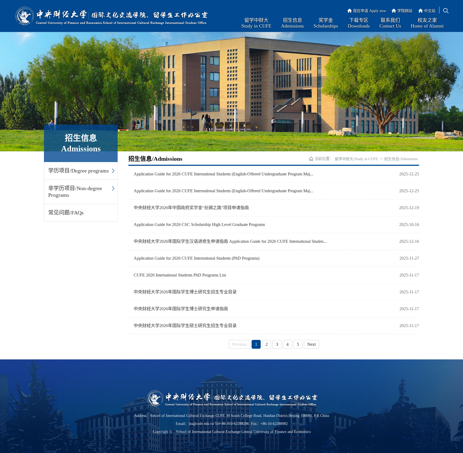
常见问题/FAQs (66, 213)
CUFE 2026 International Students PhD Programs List (180, 275)
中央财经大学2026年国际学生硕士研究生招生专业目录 (185, 325)
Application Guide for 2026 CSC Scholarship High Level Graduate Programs (199, 224)
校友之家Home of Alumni (427, 23)
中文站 (429, 11)
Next (311, 344)
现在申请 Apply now (369, 11)
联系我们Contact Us (390, 23)
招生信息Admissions (292, 23)
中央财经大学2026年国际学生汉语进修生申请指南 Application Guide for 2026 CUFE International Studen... (230, 241)
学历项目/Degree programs (78, 171)
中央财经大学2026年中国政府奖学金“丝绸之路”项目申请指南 (191, 207)
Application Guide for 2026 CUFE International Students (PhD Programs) (196, 258)
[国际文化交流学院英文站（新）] (111, 16)
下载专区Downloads (359, 23)
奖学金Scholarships (325, 23)
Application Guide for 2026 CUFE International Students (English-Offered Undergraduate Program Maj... (223, 174)
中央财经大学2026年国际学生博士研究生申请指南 (181, 308)
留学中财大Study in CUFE (256, 23)
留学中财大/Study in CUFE (356, 159)
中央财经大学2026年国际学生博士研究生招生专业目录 (185, 292)
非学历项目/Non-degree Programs (75, 191)
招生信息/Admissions (401, 159)
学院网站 (404, 11)
